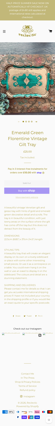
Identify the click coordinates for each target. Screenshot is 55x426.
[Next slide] (36, 121)
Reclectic (32, 402)
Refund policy (27, 390)
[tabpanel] (27, 78)
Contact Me (27, 373)
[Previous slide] (19, 121)
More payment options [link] (27, 197)
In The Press (27, 377)
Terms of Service (27, 386)
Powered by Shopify (27, 406)
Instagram (29, 396)
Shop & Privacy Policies (27, 382)
